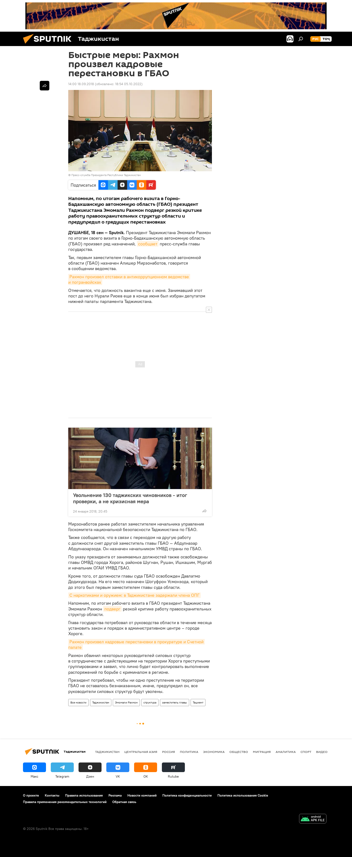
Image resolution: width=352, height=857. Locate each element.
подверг (112, 609)
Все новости (78, 702)
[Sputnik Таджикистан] (49, 45)
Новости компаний (142, 795)
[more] (204, 511)
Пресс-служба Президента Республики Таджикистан (106, 175)
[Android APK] (312, 819)
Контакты (52, 795)
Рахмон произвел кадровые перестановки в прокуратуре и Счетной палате (136, 644)
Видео (322, 752)
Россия (168, 752)
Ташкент (198, 702)
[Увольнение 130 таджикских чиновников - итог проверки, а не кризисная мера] (140, 458)
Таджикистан (100, 702)
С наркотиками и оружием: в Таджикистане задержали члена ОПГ (134, 595)
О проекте (31, 795)
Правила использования (84, 795)
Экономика (214, 752)
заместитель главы (174, 702)
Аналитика (286, 752)
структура (149, 702)
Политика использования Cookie (242, 795)
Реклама (115, 795)
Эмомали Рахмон (126, 702)
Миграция (262, 752)
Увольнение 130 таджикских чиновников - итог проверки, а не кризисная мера (130, 498)
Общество (238, 752)
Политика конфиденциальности (187, 795)
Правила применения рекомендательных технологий (65, 802)
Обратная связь (124, 802)
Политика (189, 752)
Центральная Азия (140, 752)
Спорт (306, 752)
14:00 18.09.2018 (81, 84)
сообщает (147, 244)
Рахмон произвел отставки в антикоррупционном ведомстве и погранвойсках (129, 279)
